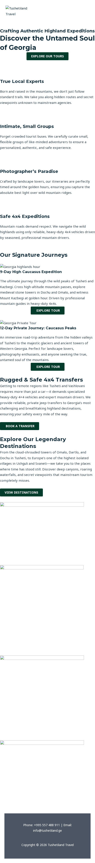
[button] (83, 6)
